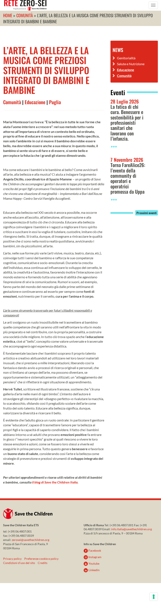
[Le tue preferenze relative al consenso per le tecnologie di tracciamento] (154, 597)
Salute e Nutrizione (130, 64)
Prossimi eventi (146, 213)
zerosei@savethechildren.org (30, 540)
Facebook (94, 550)
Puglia (55, 102)
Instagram (94, 557)
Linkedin (94, 570)
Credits (42, 563)
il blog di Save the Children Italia (55, 482)
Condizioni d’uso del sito (19, 563)
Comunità (12, 102)
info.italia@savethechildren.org (131, 529)
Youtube (93, 563)
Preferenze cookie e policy (41, 558)
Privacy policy (12, 558)
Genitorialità (126, 58)
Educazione (35, 102)
